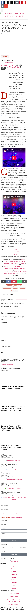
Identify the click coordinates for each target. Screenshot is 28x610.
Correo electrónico (6, 346)
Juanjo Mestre (9, 62)
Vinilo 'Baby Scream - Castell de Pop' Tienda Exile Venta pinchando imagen (9, 483)
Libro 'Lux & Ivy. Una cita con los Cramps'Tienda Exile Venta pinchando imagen (10, 493)
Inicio (14, 566)
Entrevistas (14, 574)
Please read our (12, 517)
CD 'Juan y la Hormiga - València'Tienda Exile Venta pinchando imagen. (9, 465)
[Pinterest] (20, 2)
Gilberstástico (22, 288)
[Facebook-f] (2, 2)
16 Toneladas (14, 67)
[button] (2, 10)
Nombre (3, 340)
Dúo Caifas (15, 288)
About (15, 249)
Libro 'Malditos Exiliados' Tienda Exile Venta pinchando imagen (7, 474)
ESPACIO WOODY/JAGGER (14, 604)
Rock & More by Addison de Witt (14, 601)
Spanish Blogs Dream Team (14, 599)
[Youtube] (24, 2)
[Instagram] (9, 2)
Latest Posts (15, 251)
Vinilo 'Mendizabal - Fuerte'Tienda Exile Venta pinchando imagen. (7, 455)
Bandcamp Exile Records (7, 558)
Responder (3, 308)
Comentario (4, 322)
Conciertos (4, 56)
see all (22, 259)
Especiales (14, 582)
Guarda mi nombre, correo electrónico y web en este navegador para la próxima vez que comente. (14, 360)
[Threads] (13, 2)
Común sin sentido (14, 593)
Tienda (14, 588)
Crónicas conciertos (7, 288)
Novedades (14, 569)
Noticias (14, 577)
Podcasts (14, 580)
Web (2, 352)
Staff (14, 585)
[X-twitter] (6, 2)
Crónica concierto (8, 65)
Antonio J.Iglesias (17, 285)
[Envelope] (6, 6)
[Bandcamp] (2, 6)
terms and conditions (16, 517)
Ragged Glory (14, 596)
